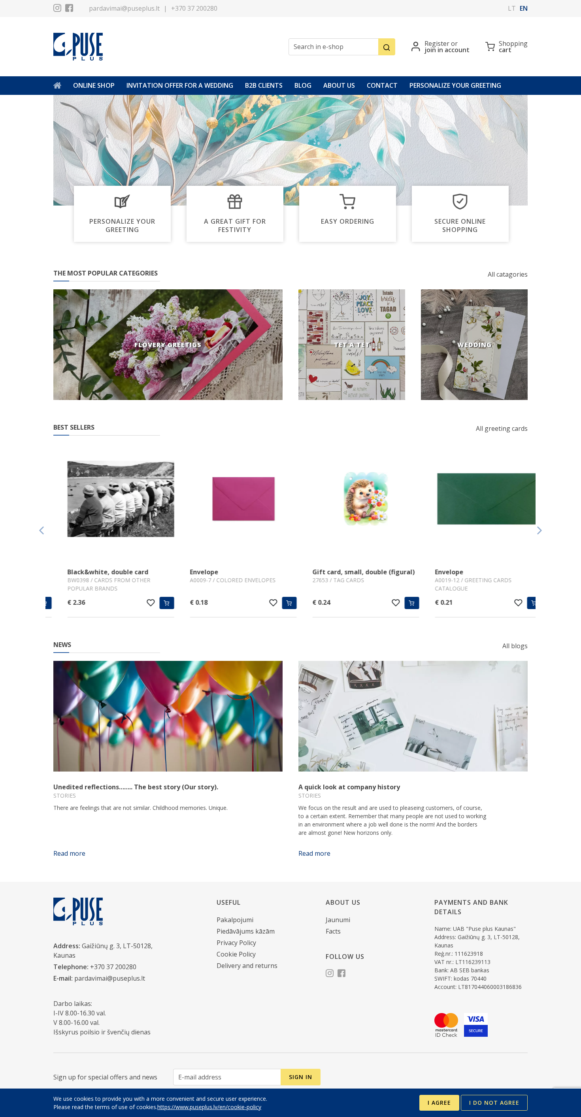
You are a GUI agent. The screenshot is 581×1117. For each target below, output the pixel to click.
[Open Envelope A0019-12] (474, 500)
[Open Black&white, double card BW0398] (106, 500)
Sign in (300, 1077)
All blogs (515, 646)
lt (512, 8)
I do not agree (494, 1102)
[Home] (57, 85)
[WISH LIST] (136, 602)
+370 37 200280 (194, 8)
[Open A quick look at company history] (413, 716)
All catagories (508, 274)
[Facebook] (69, 9)
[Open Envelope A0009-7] (229, 500)
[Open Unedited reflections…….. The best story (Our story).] (168, 716)
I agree (439, 1102)
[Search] (386, 46)
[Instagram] (57, 9)
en (524, 8)
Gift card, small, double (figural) (349, 572)
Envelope (190, 572)
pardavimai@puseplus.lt (124, 8)
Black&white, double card (93, 572)
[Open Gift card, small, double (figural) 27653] (351, 500)
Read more (69, 853)
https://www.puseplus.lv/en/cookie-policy (209, 1107)
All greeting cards (502, 428)
